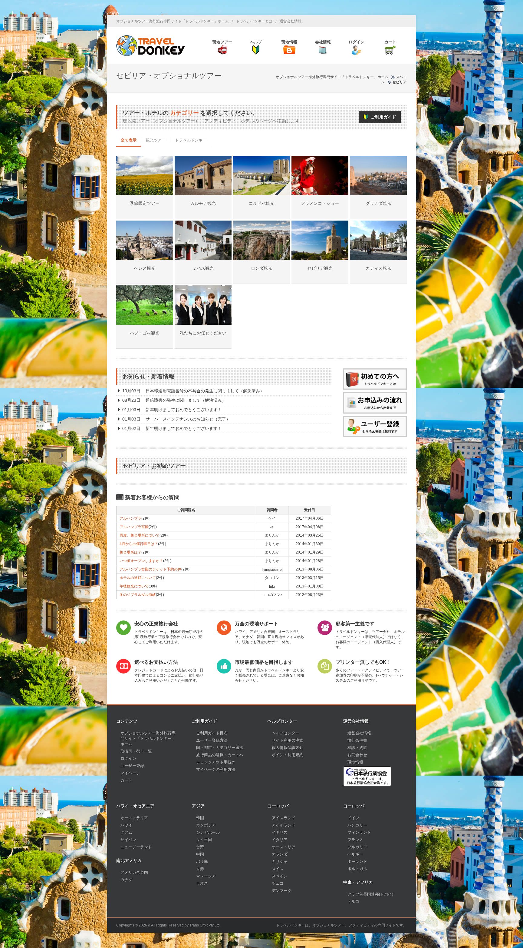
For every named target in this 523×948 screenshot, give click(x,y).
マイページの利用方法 (215, 769)
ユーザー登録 (132, 765)
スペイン (280, 876)
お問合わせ (357, 755)
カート (126, 780)
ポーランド (357, 861)
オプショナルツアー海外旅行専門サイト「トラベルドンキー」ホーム (172, 21)
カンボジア (206, 825)
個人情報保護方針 (287, 747)
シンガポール (208, 832)
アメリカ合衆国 (134, 872)
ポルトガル (357, 869)
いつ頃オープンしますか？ (141, 561)
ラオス (202, 883)
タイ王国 (204, 839)
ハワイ (126, 825)
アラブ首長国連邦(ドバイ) (370, 894)
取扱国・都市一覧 (136, 751)
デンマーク (281, 890)
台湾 (200, 847)
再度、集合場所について (140, 535)
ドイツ (353, 818)
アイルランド (283, 825)
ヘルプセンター (285, 733)
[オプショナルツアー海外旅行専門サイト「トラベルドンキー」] (150, 45)
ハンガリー (357, 825)
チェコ (278, 883)
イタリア (280, 839)
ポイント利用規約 (287, 755)
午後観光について (134, 586)
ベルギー (355, 854)
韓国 (200, 818)
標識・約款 (357, 747)
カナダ (126, 879)
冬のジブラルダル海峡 (138, 595)
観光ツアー (156, 140)
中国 (200, 854)
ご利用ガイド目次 (212, 733)
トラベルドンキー (190, 140)
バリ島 (202, 861)
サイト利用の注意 (287, 740)
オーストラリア (134, 818)
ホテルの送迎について (138, 578)
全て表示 (129, 140)
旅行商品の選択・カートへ (219, 755)
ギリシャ (280, 861)
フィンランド (359, 832)
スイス (278, 869)
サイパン (128, 839)
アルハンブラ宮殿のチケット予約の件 (150, 569)
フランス (355, 839)
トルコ (353, 901)
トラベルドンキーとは (254, 21)
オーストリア (283, 847)
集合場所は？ (130, 552)
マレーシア (206, 876)
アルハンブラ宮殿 (134, 527)
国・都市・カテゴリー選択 (219, 747)
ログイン (128, 758)
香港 (200, 869)
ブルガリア (357, 847)
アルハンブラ (130, 518)
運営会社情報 (290, 21)
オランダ (280, 854)
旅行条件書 (357, 740)
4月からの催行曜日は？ (139, 544)
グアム (126, 832)
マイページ (130, 773)
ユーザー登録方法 (212, 740)
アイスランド (283, 818)
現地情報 (355, 762)
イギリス (280, 832)
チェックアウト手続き (215, 762)
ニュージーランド (136, 847)
